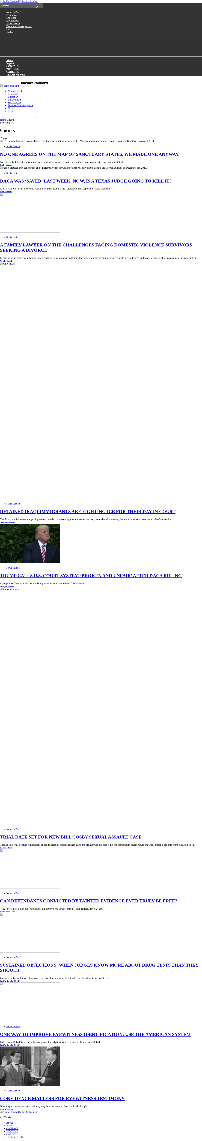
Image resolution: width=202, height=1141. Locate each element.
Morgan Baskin (7, 586)
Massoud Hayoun (7, 522)
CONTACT (12, 66)
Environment (12, 20)
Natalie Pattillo (7, 261)
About (9, 60)
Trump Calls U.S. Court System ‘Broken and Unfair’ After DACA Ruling (91, 575)
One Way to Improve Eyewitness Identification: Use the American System (95, 1034)
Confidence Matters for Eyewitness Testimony (62, 1098)
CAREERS (12, 71)
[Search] (37, 5)
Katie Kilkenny (7, 848)
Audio (9, 32)
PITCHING (12, 69)
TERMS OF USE (15, 74)
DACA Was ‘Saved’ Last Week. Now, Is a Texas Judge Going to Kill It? (86, 180)
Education (11, 17)
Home (3, 119)
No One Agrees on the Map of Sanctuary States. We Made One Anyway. (89, 154)
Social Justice (13, 23)
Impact (10, 63)
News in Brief (13, 12)
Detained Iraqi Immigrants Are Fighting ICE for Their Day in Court (87, 511)
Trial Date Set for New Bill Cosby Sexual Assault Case (71, 836)
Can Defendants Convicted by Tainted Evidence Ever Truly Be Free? (88, 900)
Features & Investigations (19, 26)
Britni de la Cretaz (8, 912)
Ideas (9, 29)
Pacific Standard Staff (9, 981)
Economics (11, 15)
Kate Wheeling (6, 1109)
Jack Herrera (6, 165)
